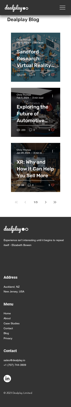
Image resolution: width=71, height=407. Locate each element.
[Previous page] (25, 202)
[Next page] (45, 202)
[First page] (16, 202)
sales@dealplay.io (14, 360)
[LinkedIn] (7, 378)
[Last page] (54, 202)
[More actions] (54, 41)
